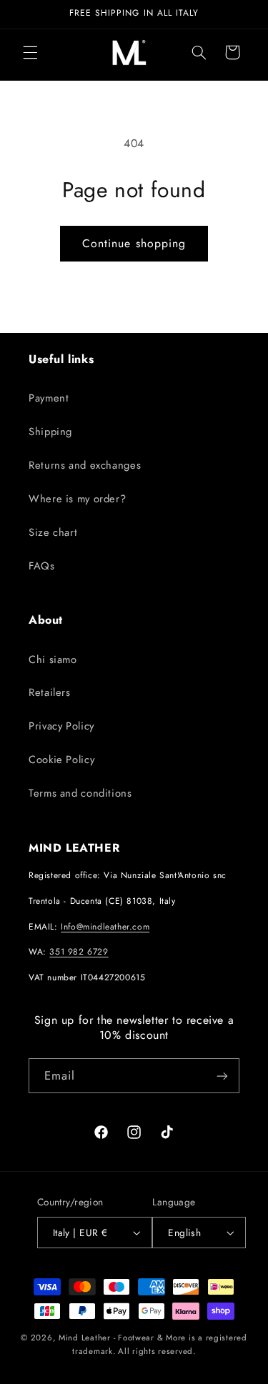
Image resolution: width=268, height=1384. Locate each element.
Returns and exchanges (85, 465)
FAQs (42, 566)
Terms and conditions (80, 793)
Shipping (50, 431)
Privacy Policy (61, 726)
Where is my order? (77, 499)
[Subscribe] (222, 1075)
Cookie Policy (61, 759)
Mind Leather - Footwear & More (122, 1337)
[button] (30, 52)
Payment (49, 398)
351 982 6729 (78, 951)
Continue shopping (134, 243)
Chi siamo (53, 659)
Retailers (50, 692)
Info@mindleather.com (105, 926)
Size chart (53, 532)
